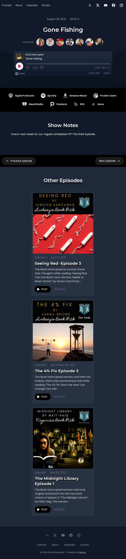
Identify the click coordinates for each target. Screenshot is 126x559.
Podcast (6, 5)
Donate (46, 5)
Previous (21, 161)
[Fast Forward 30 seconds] (42, 68)
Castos (82, 552)
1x (35, 68)
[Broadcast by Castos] (20, 73)
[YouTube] (105, 5)
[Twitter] (97, 5)
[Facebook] (113, 5)
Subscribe (32, 5)
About (18, 5)
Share (107, 73)
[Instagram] (121, 5)
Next (107, 161)
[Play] (19, 66)
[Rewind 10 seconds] (28, 68)
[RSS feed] (90, 5)
